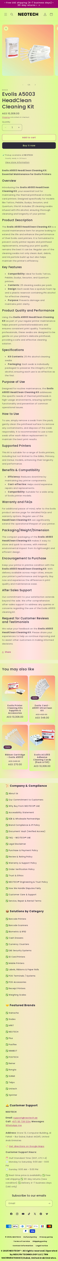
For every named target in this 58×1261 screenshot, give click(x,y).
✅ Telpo (10, 1082)
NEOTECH (16, 1237)
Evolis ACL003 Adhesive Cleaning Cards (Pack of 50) (42, 758)
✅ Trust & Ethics (15, 875)
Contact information (23, 1245)
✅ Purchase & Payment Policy (22, 850)
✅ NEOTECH (12, 1031)
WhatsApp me (14, 1125)
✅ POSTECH (12, 1057)
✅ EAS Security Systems (18, 950)
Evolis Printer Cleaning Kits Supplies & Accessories (15, 709)
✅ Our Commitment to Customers (24, 799)
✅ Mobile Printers (15, 963)
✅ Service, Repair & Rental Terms (23, 900)
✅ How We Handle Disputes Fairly (23, 888)
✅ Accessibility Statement (20, 812)
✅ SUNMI (10, 1076)
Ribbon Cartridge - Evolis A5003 (15, 755)
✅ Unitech (11, 1088)
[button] (6, 14)
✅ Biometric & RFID (16, 931)
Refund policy (30, 1237)
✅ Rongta (11, 1069)
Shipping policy (40, 1241)
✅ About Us (12, 793)
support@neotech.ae (25, 1117)
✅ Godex (10, 1019)
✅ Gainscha (12, 1012)
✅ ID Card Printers (15, 956)
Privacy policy (46, 1237)
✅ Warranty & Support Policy (21, 863)
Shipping (6, 117)
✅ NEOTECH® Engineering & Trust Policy (27, 882)
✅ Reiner (10, 1063)
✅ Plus (9, 1038)
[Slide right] (35, 85)
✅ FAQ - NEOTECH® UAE (18, 837)
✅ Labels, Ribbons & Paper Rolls (22, 969)
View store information (17, 162)
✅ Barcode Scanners (17, 925)
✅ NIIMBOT (11, 1050)
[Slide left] (23, 85)
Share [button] (8, 652)
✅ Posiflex (11, 1044)
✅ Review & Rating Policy (19, 856)
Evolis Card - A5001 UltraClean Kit (42, 708)
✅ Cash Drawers (14, 938)
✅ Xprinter (11, 1095)
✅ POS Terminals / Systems (20, 975)
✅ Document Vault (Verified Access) (25, 831)
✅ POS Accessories (16, 982)
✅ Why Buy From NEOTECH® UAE (23, 806)
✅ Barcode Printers (16, 918)
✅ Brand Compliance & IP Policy (23, 825)
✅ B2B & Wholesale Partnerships (23, 818)
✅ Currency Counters (17, 944)
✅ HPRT (10, 1025)
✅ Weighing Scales (16, 994)
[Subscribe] (49, 1203)
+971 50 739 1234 (21, 1121)
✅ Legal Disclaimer (16, 844)
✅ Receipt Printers (15, 988)
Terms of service (22, 1241)
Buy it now (29, 145)
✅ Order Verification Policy (20, 869)
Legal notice (42, 1245)
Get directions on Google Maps (26, 1146)
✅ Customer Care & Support (21, 894)
